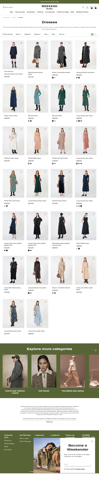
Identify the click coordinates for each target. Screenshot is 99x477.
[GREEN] (79, 121)
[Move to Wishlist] (21, 43)
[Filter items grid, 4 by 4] (92, 34)
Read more (49, 421)
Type (45, 34)
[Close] (92, 441)
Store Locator (24, 438)
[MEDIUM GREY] (79, 77)
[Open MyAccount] (89, 7)
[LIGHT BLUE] (30, 121)
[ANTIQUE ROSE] (52, 163)
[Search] (83, 7)
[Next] (94, 350)
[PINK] (28, 163)
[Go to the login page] (87, 7)
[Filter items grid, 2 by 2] (95, 34)
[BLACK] (4, 250)
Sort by (61, 34)
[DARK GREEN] (28, 121)
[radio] (52, 77)
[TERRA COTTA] (76, 121)
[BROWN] (76, 77)
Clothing (13, 17)
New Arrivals (8, 34)
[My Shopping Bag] (95, 7)
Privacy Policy (80, 469)
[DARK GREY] (52, 77)
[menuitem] (12, 13)
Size (53, 34)
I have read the (75, 469)
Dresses (20, 17)
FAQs (6, 446)
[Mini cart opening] (97, 7)
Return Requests (25, 441)
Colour (18, 34)
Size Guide (8, 449)
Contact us (7, 440)
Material (27, 34)
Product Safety (9, 443)
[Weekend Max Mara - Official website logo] (49, 7)
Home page (6, 17)
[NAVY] (81, 121)
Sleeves (37, 34)
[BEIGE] (54, 77)
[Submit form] (90, 465)
